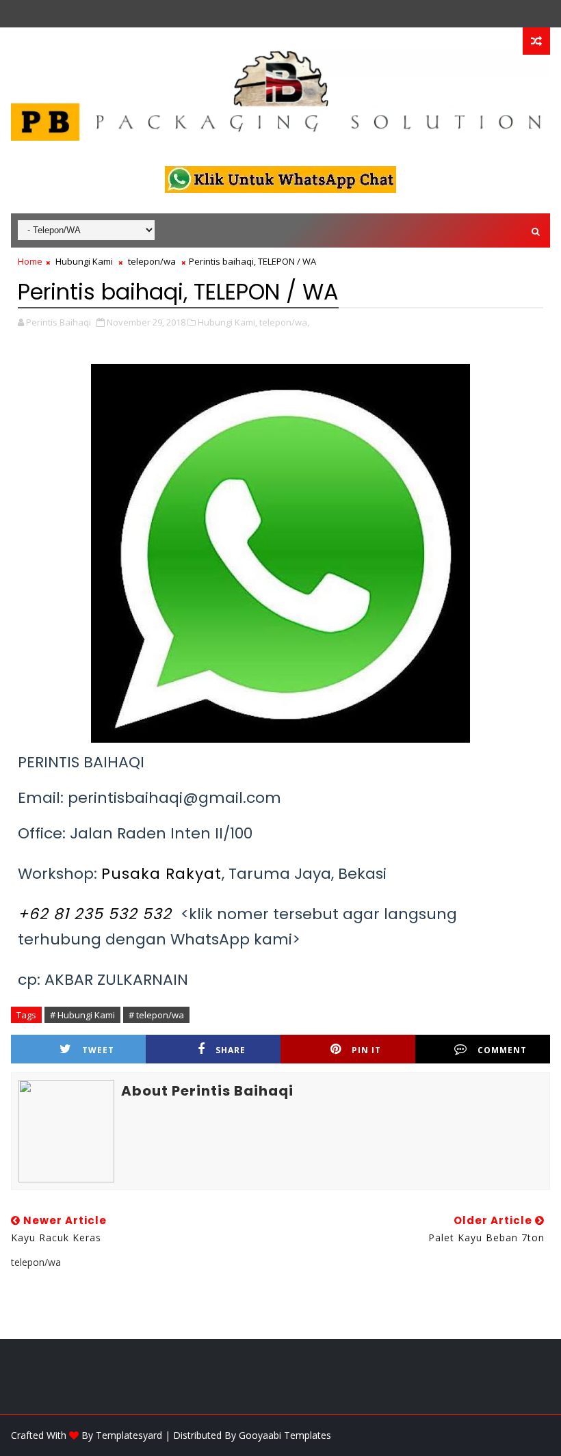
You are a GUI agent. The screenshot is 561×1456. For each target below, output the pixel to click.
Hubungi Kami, (227, 322)
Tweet (98, 1050)
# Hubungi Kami (82, 1015)
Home (30, 261)
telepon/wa (152, 261)
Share (231, 1050)
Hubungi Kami (84, 261)
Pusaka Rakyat (161, 873)
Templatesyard (129, 1435)
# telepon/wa (156, 1015)
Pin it (366, 1050)
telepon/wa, (284, 322)
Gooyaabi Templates (285, 1435)
